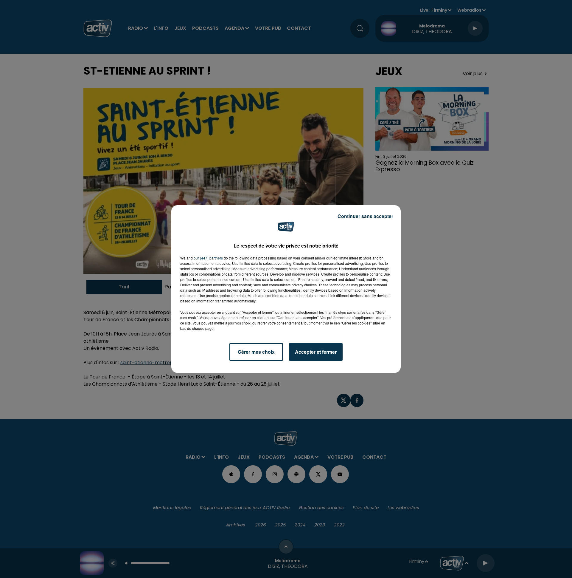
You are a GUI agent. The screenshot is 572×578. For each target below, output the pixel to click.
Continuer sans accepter (365, 216)
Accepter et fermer (316, 351)
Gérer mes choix (256, 351)
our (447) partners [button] (208, 257)
